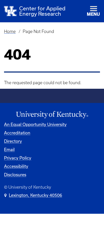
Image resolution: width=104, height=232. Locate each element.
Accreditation (17, 133)
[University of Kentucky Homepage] (52, 114)
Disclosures (15, 174)
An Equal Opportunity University (35, 124)
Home (10, 31)
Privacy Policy (17, 158)
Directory (13, 141)
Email (9, 149)
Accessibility (16, 166)
